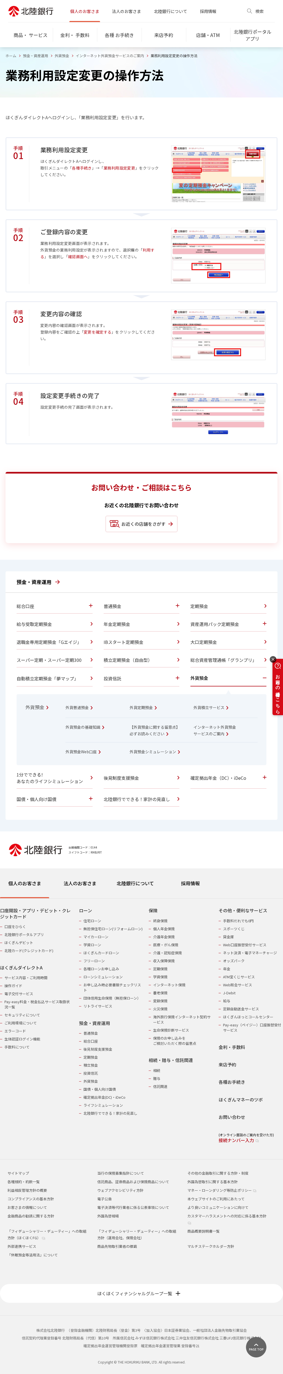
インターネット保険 (169, 984)
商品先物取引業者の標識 (117, 1246)
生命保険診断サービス (171, 1030)
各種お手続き (232, 1082)
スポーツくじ (234, 928)
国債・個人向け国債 (99, 1089)
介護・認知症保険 (167, 952)
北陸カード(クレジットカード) (28, 950)
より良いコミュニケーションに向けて (217, 1207)
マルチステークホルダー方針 (210, 1246)
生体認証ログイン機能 (22, 1039)
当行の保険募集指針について (120, 1173)
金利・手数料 (232, 1047)
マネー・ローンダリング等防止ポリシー (220, 1190)
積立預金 (90, 1065)
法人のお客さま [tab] (80, 883)
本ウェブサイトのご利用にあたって (216, 1198)
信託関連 (160, 1086)
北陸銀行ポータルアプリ (24, 934)
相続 (156, 1070)
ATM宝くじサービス (239, 976)
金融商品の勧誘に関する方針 (30, 1216)
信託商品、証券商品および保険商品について (133, 1181)
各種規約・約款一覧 (23, 1181)
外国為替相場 (108, 1216)
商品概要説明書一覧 (203, 1231)
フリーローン (94, 960)
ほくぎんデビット (18, 942)
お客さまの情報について (27, 1207)
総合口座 (90, 1041)
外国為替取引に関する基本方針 (212, 1181)
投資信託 (90, 1073)
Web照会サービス (237, 984)
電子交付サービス (18, 993)
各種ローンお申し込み (101, 968)
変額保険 (160, 1000)
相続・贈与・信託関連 (171, 1060)
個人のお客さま (84, 11)
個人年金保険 (164, 928)
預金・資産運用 (35, 55)
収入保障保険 (164, 960)
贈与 (156, 1078)
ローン (85, 910)
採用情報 (208, 11)
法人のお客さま (126, 11)
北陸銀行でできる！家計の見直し (110, 1113)
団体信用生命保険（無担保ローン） (112, 998)
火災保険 (160, 1008)
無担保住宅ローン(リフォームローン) (113, 928)
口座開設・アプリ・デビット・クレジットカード (35, 913)
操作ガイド (13, 985)
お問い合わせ (232, 1117)
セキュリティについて (22, 1015)
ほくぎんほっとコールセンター (248, 1016)
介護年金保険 (164, 936)
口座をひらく (15, 926)
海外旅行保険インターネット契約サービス (182, 1019)
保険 (153, 910)
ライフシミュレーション (103, 1105)
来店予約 (227, 1065)
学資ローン (92, 944)
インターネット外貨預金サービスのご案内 (110, 55)
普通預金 (90, 1033)
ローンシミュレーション (103, 976)
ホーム (11, 55)
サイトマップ (18, 1173)
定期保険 (160, 968)
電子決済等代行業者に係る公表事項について (133, 1207)
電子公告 (104, 1198)
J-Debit (229, 992)
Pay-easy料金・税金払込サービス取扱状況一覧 (37, 1004)
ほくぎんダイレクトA (21, 968)
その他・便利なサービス (243, 910)
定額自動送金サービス (241, 1008)
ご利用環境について (20, 1023)
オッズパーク (234, 960)
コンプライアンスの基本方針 (30, 1198)
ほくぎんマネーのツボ (241, 1100)
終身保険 (160, 920)
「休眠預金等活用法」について (32, 1254)
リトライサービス (97, 1006)
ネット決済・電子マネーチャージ (250, 952)
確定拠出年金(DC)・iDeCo (104, 1097)
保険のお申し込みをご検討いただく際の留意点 (174, 1040)
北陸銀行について (170, 11)
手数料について (17, 1047)
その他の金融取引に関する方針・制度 (217, 1173)
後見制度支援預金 (97, 1049)
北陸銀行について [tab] (135, 883)
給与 (226, 1000)
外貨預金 (62, 55)
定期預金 (90, 1057)
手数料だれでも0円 (238, 920)
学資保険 (160, 976)
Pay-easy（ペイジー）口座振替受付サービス (252, 1027)
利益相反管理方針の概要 (27, 1190)
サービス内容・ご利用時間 (26, 977)
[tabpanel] (141, 1022)
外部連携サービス (21, 1246)
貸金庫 (228, 936)
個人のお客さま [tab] (24, 883)
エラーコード (15, 1031)
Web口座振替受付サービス (244, 944)
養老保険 (160, 992)
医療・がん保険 (165, 944)
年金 (226, 968)
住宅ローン (92, 920)
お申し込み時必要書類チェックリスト (112, 987)
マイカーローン (95, 936)
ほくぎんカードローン (101, 952)
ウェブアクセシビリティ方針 (120, 1190)
